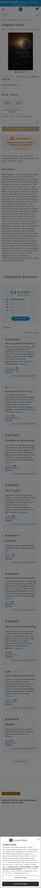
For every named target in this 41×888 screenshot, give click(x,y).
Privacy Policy (26, 866)
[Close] (38, 839)
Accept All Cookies (20, 884)
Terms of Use (12, 866)
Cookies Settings (20, 877)
